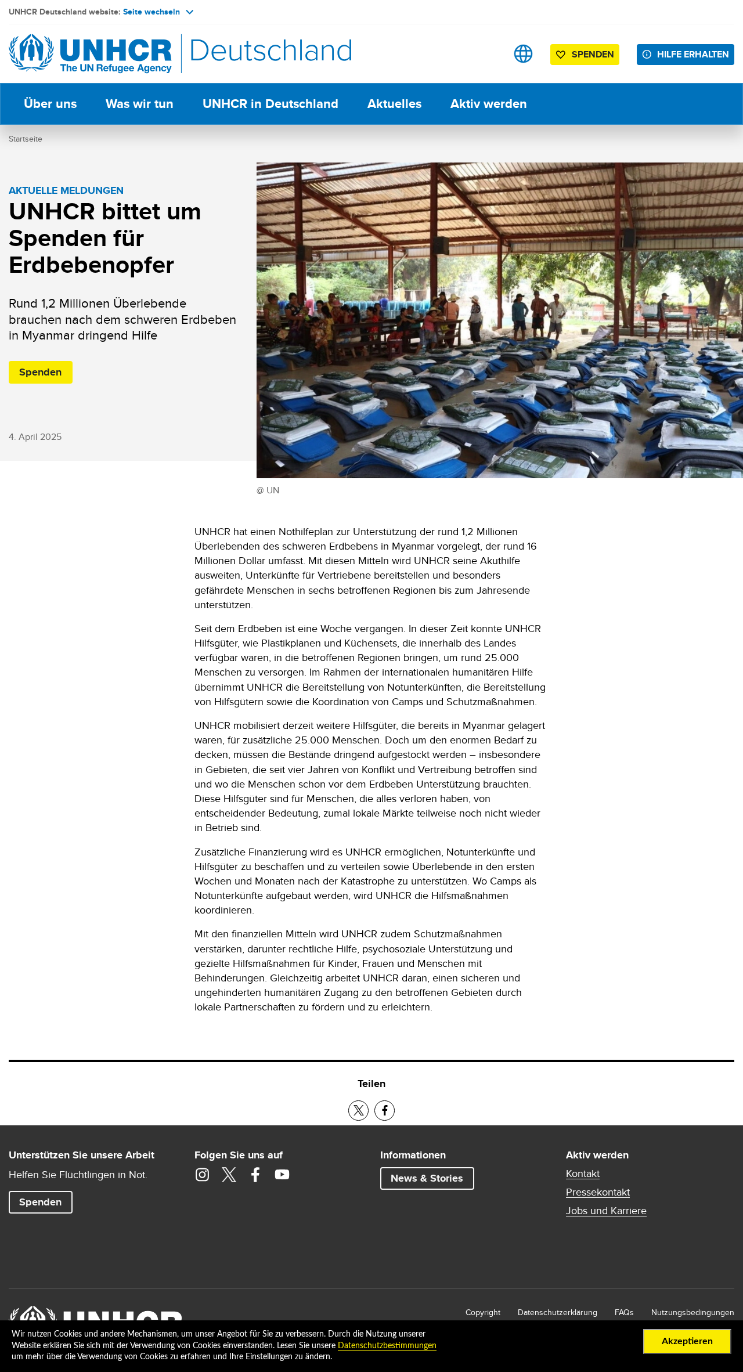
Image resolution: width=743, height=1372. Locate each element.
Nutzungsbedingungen (692, 1312)
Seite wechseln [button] (151, 11)
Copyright (483, 1312)
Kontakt (583, 1173)
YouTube (282, 1174)
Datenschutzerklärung (557, 1312)
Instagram (202, 1174)
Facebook (255, 1174)
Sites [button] (523, 53)
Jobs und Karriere (606, 1210)
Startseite (25, 139)
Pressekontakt (598, 1192)
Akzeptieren (687, 1341)
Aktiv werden (488, 103)
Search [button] (486, 53)
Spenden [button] (587, 56)
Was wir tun (140, 103)
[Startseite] (90, 53)
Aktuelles (394, 103)
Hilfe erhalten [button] (693, 54)
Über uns (50, 103)
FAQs (624, 1312)
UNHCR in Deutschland (270, 103)
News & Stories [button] (427, 1178)
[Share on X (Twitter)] (358, 1110)
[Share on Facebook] (384, 1110)
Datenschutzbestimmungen (387, 1346)
